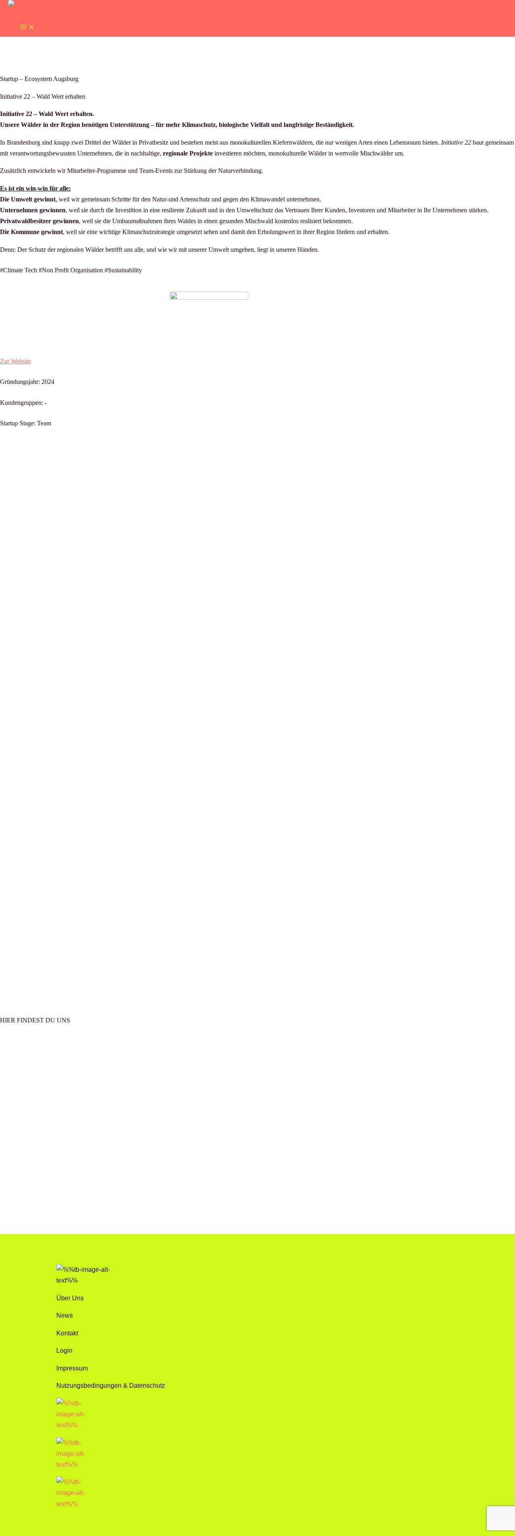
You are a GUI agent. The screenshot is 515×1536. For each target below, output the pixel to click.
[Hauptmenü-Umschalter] (27, 27)
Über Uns (70, 1298)
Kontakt (67, 1333)
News (64, 1315)
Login (64, 1350)
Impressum (72, 1368)
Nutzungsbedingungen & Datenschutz (110, 1385)
